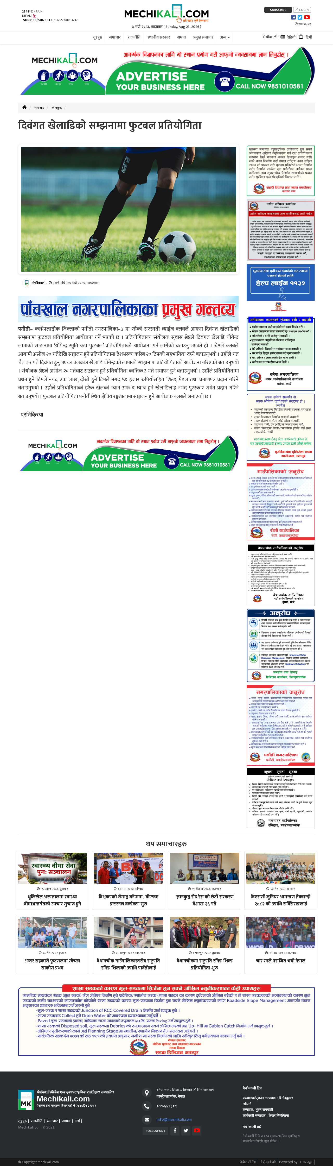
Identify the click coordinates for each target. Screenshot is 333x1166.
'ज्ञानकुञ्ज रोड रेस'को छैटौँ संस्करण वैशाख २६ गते (204, 900)
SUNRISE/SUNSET (36, 20)
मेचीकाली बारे (268, 1162)
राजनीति (36, 1121)
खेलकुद (57, 108)
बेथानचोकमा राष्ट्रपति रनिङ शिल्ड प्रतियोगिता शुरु (205, 964)
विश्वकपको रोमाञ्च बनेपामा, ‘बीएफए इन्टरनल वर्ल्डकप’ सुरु (128, 900)
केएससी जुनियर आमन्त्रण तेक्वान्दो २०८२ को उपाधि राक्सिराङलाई (280, 900)
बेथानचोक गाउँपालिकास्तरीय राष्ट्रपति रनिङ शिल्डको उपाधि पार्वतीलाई (128, 964)
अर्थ (77, 1121)
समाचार (39, 108)
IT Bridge (306, 1162)
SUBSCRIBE (278, 9)
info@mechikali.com (174, 1120)
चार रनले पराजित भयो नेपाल (280, 961)
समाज (66, 1121)
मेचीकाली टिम (248, 1162)
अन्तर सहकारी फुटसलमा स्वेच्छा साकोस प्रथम (52, 964)
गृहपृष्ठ (22, 1121)
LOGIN (303, 9)
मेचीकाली (38, 283)
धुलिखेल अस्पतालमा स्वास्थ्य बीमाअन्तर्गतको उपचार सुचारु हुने (52, 900)
